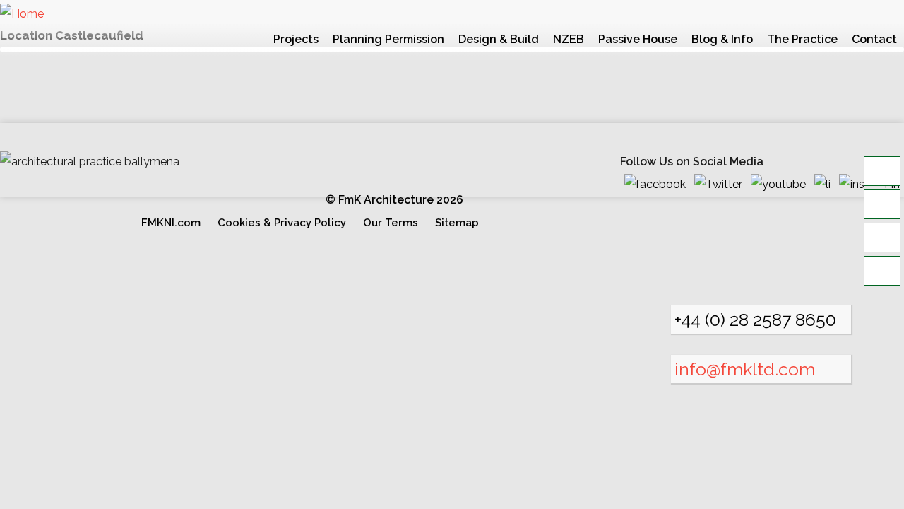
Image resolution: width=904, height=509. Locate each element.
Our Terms (390, 222)
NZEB (568, 39)
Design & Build (498, 39)
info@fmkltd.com (744, 369)
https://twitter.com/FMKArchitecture (722, 184)
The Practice (802, 39)
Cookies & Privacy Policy (282, 222)
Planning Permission (388, 39)
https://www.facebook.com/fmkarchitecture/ (659, 184)
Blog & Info (722, 39)
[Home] (22, 14)
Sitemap (457, 222)
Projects (296, 39)
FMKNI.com (171, 222)
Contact (874, 39)
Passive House (637, 39)
